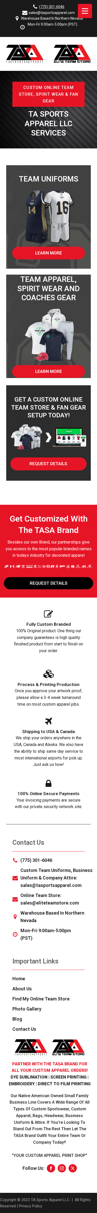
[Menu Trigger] (85, 11)
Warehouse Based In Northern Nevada (52, 18)
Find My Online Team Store (41, 998)
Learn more (48, 252)
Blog (17, 1019)
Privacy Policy (30, 1206)
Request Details (48, 463)
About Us (22, 988)
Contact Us (24, 1029)
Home (18, 978)
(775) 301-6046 (51, 7)
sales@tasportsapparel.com (52, 13)
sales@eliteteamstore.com (49, 903)
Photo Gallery (26, 1009)
